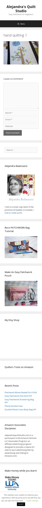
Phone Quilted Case (14, 406)
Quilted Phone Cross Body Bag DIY (20, 409)
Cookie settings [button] (32, 500)
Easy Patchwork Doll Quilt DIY (18, 396)
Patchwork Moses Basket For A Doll (21, 392)
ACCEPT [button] (21, 504)
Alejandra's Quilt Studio (21, 8)
